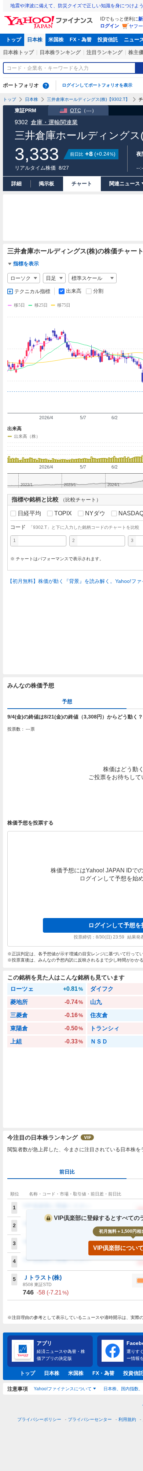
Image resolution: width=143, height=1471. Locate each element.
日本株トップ (18, 52)
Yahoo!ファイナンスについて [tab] (63, 1388)
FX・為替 (81, 39)
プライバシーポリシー (39, 1419)
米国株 (56, 39)
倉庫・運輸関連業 (54, 122)
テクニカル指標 (32, 291)
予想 (67, 701)
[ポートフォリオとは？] (46, 85)
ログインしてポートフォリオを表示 (97, 85)
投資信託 (108, 39)
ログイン (109, 26)
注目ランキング (104, 52)
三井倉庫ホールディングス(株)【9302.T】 (88, 99)
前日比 (67, 1172)
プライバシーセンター (90, 1419)
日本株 (35, 39)
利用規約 (127, 1419)
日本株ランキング (60, 52)
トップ (13, 39)
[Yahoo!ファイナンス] (49, 18)
